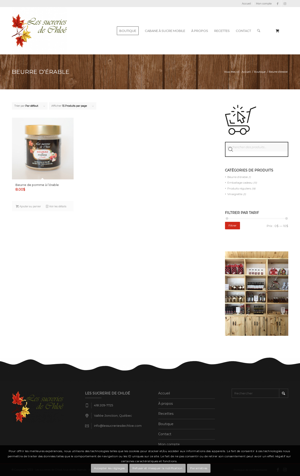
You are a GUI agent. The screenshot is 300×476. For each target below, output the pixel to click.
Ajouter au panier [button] (30, 206)
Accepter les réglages (109, 468)
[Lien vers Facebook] (277, 3)
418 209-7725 (103, 405)
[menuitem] (247, 3)
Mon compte (264, 3)
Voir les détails (57, 206)
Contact (164, 434)
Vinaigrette (234, 194)
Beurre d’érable (237, 177)
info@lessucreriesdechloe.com (118, 425)
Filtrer (232, 225)
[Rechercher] (258, 30)
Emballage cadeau (239, 182)
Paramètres (198, 468)
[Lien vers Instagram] (284, 3)
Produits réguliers (239, 188)
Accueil (246, 3)
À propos (165, 403)
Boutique (165, 424)
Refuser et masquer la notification (157, 468)
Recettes (165, 414)
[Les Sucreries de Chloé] (39, 30)
